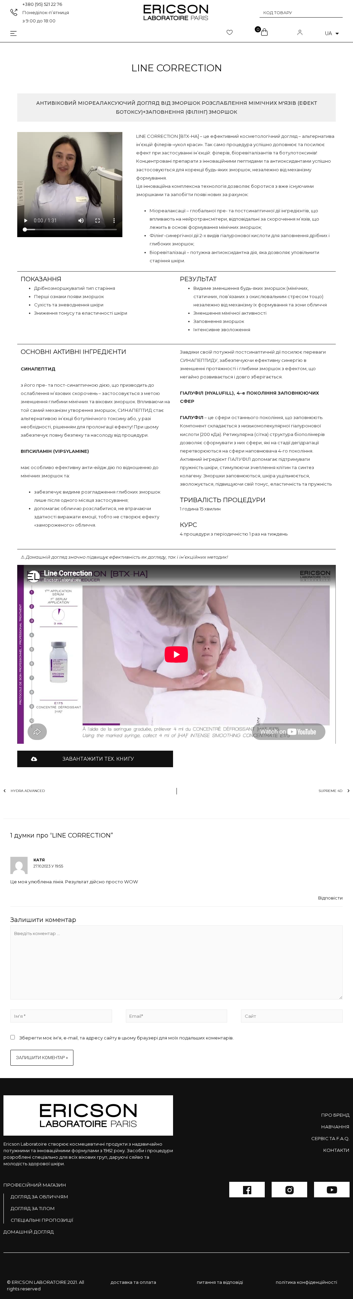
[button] (95, 759)
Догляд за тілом (33, 1208)
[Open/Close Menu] (8, 34)
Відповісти (330, 898)
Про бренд (335, 1115)
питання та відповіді (220, 1282)
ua (328, 33)
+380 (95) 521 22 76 (42, 4)
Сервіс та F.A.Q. (330, 1138)
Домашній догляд (28, 1232)
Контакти (336, 1150)
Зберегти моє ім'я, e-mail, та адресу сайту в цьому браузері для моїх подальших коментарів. (126, 1038)
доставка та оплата (133, 1282)
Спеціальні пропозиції (42, 1220)
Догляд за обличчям (39, 1196)
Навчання (335, 1126)
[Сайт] (292, 1017)
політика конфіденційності (306, 1282)
